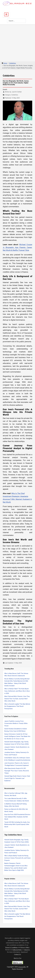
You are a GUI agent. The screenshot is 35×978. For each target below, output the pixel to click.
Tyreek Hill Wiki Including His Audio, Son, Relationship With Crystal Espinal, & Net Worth (17, 824)
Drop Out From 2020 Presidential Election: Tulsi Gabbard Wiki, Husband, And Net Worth (17, 817)
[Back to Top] (32, 975)
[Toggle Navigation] (6, 14)
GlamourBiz (22, 967)
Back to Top (17, 958)
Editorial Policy (17, 950)
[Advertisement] (17, 42)
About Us (27, 950)
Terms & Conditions (11, 947)
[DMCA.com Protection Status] (17, 962)
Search (5, 21)
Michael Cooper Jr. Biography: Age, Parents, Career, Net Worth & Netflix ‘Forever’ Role (17, 247)
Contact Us (17, 954)
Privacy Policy (25, 947)
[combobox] (16, 21)
